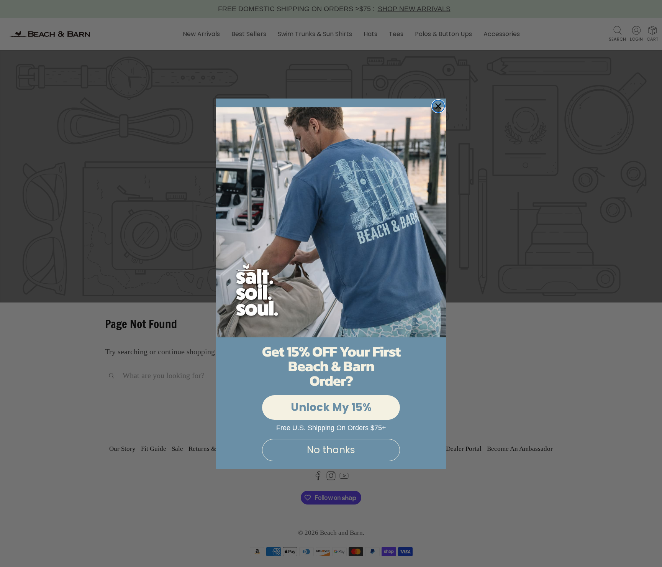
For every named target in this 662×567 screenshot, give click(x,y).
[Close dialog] (438, 106)
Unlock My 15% (331, 407)
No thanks (331, 450)
